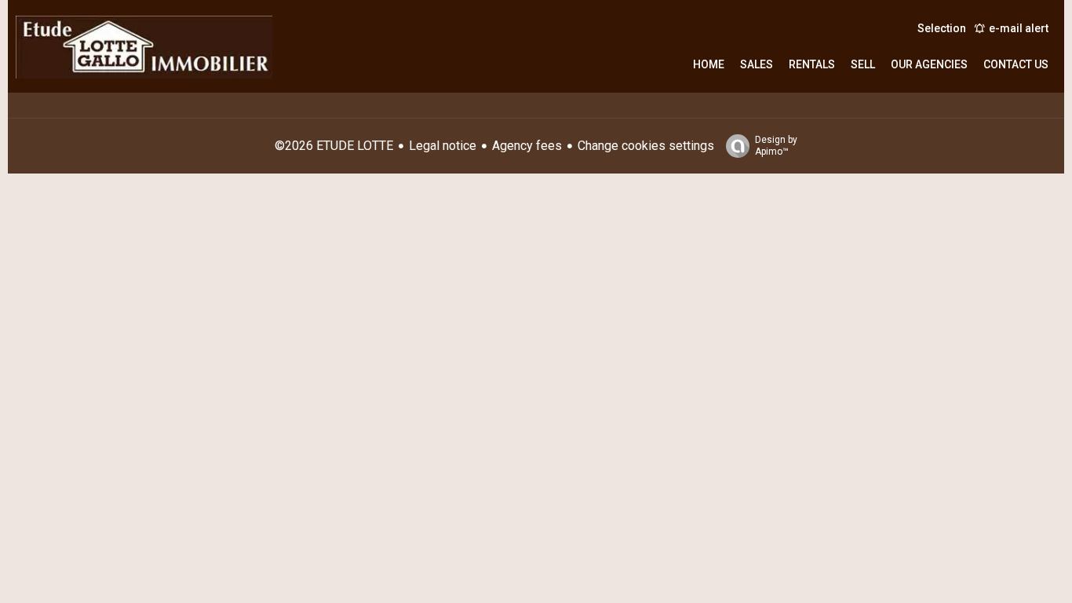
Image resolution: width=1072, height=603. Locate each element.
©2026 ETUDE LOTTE (334, 145)
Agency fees (527, 145)
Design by (776, 145)
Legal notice (442, 145)
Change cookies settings (646, 145)
